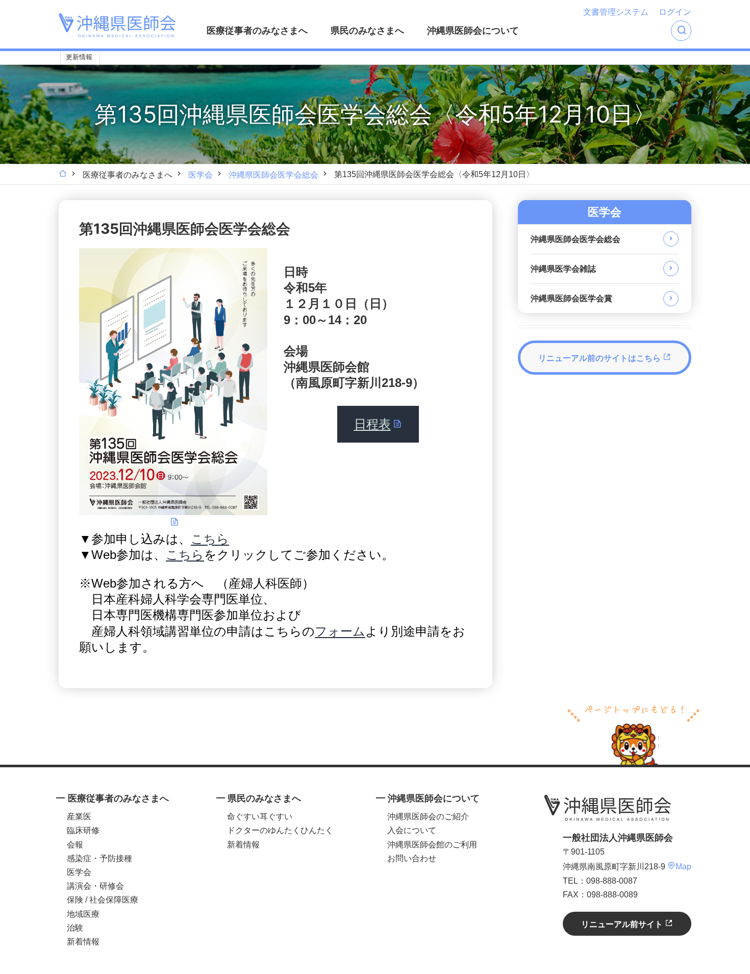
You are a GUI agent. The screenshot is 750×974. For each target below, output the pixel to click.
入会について (411, 830)
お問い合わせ (411, 858)
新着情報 (83, 941)
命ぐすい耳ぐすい (259, 816)
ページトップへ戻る (633, 733)
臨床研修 (83, 830)
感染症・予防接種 (99, 858)
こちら (210, 539)
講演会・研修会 (95, 886)
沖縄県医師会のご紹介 (428, 816)
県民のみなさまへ (367, 31)
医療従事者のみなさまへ (257, 31)
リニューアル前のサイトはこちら (600, 358)
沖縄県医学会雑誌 (563, 268)
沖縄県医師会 (607, 808)
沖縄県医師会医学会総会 (273, 175)
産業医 (79, 816)
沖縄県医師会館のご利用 (432, 844)
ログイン (675, 12)
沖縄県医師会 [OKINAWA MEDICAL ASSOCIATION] (117, 25)
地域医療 (83, 914)
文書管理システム (615, 12)
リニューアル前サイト (623, 924)
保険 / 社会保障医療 (102, 899)
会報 (75, 844)
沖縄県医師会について (473, 31)
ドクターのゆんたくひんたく (280, 830)
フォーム (340, 631)
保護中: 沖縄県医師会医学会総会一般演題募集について (387, 58)
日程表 (372, 424)
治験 (75, 927)
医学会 (200, 175)
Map (683, 866)
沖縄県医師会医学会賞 (571, 298)
